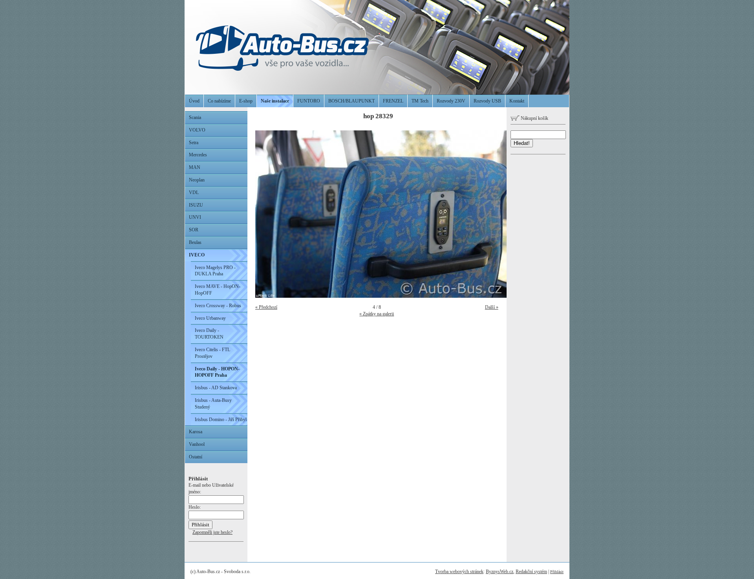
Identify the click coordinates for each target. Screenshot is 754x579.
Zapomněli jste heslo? (212, 532)
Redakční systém (531, 571)
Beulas (195, 242)
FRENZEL (393, 101)
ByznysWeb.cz (499, 571)
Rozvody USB (487, 101)
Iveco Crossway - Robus (218, 305)
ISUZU (196, 205)
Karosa (195, 431)
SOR (193, 230)
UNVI (195, 217)
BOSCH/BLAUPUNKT (351, 101)
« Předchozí (266, 307)
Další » (491, 307)
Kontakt (516, 101)
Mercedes (198, 155)
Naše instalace (275, 101)
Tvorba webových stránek (459, 571)
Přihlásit (557, 572)
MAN (194, 167)
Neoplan (197, 180)
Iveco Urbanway (210, 318)
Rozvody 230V (451, 101)
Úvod (194, 101)
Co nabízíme (219, 101)
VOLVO (197, 130)
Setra (193, 142)
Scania (195, 117)
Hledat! (522, 143)
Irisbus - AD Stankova (216, 387)
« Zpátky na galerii (376, 314)
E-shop (246, 101)
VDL (194, 192)
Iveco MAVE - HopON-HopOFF (217, 290)
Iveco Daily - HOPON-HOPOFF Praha (217, 372)
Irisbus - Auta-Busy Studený (213, 404)
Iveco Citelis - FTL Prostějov (212, 353)
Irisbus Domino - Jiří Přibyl (221, 419)
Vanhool (197, 444)
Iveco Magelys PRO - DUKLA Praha (215, 271)
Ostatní (195, 457)
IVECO (197, 255)
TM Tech (420, 101)
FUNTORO (308, 101)
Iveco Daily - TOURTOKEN (209, 334)
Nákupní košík (534, 118)
